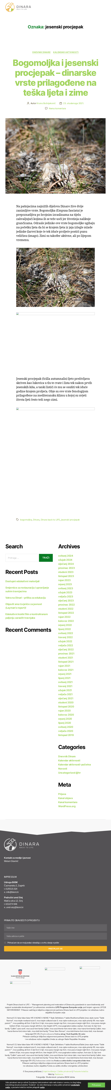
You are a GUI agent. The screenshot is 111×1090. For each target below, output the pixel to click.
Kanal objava (65, 798)
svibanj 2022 (65, 633)
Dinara (36, 519)
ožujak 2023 (65, 592)
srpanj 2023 (65, 584)
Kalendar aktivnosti (66, 52)
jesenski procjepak (70, 519)
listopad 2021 (66, 661)
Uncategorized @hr (69, 772)
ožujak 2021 (65, 690)
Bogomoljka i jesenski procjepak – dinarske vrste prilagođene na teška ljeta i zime (55, 77)
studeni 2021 (65, 657)
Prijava (62, 794)
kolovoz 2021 (66, 669)
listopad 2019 (66, 735)
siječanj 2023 (66, 600)
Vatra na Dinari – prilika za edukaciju (25, 597)
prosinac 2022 (66, 604)
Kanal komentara (67, 802)
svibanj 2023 (65, 588)
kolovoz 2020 (66, 714)
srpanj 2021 (64, 674)
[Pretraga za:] (21, 558)
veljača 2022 (65, 645)
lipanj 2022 (64, 629)
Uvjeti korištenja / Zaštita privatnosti (57, 1071)
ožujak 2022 (65, 641)
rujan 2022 (64, 616)
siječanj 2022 (66, 649)
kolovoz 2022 (66, 621)
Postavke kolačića (80, 1071)
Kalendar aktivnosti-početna (74, 764)
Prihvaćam (96, 1085)
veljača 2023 (65, 596)
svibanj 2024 (65, 555)
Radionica (59, 1074)
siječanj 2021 (65, 698)
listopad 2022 (66, 612)
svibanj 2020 (65, 726)
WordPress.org (67, 806)
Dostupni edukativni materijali (22, 581)
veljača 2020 (65, 731)
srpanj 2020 (65, 718)
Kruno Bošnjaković (46, 103)
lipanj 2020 (64, 722)
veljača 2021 (65, 694)
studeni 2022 (65, 608)
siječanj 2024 (66, 563)
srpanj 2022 (65, 625)
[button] (107, 5)
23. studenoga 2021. (73, 103)
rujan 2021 (64, 665)
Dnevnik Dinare (41, 52)
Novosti (62, 768)
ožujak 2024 (65, 559)
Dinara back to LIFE (50, 519)
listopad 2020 (66, 706)
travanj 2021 (65, 686)
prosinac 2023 (66, 568)
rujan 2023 (64, 580)
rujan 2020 (64, 710)
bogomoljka (26, 519)
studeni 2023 (66, 572)
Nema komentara (57, 108)
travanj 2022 (65, 637)
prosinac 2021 (66, 653)
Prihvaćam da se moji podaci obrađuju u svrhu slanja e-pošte (33, 943)
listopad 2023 (66, 576)
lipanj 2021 (64, 678)
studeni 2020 (66, 702)
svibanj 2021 (65, 682)
